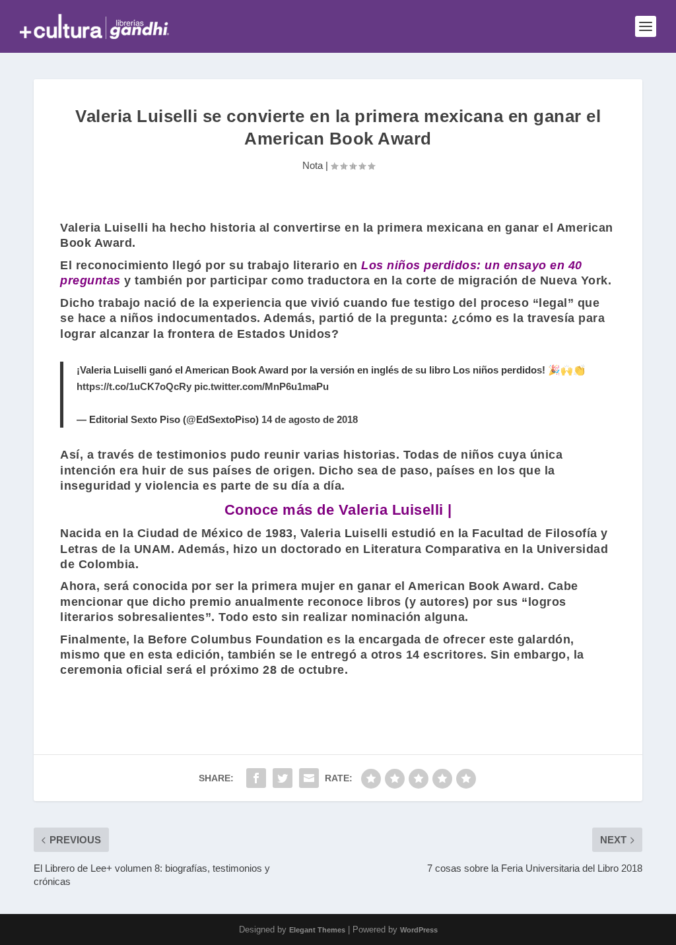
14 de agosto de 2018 (309, 419)
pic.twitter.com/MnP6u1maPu (261, 386)
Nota (312, 165)
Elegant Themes (317, 930)
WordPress (419, 930)
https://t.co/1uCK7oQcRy (134, 386)
